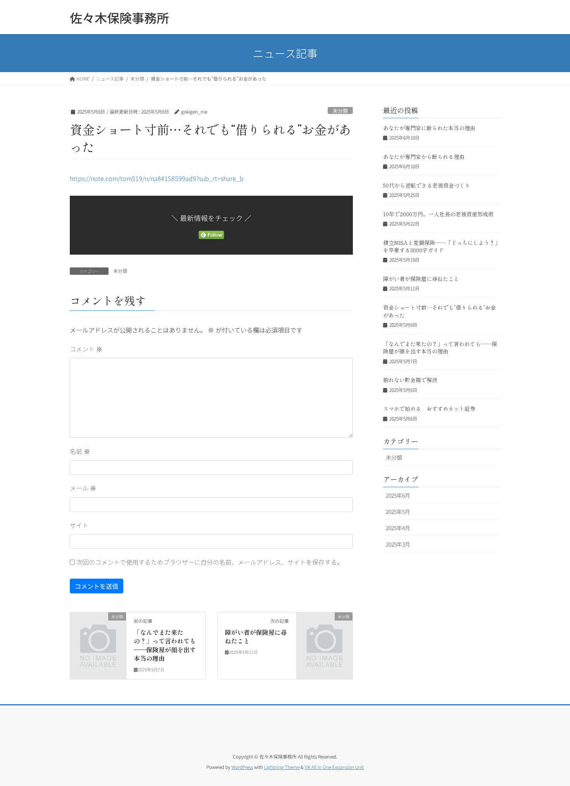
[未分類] (98, 628)
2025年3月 (398, 544)
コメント (86, 348)
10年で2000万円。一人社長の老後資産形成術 (438, 214)
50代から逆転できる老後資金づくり (426, 185)
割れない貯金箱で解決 (410, 380)
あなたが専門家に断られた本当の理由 (429, 128)
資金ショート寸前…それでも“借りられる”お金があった (439, 311)
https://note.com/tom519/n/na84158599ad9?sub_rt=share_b (157, 178)
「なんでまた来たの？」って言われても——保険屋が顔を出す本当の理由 (165, 645)
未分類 (340, 110)
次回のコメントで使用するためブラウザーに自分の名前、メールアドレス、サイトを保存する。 (209, 562)
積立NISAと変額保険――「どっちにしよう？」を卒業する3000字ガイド (441, 246)
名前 (80, 451)
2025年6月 (398, 495)
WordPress (242, 767)
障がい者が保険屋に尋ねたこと (256, 636)
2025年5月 (398, 511)
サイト (79, 525)
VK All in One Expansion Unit (334, 767)
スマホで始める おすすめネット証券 (429, 408)
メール (83, 488)
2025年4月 (398, 528)
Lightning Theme (281, 767)
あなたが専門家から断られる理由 (424, 156)
